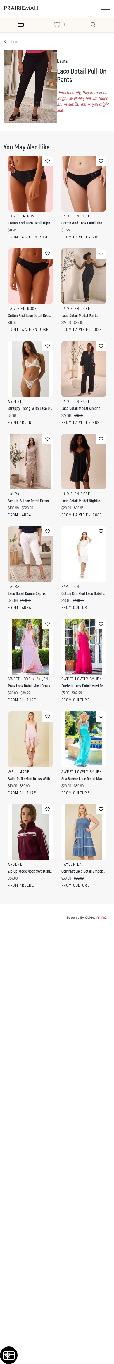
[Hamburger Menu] (20, 25)
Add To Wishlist (47, 161)
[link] (57, 25)
